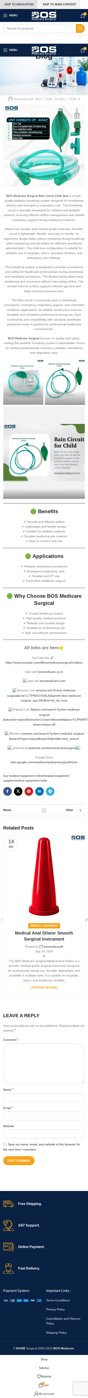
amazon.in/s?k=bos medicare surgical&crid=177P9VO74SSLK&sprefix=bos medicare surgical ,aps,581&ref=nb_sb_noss (44, 695)
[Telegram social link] (50, 791)
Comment (11, 1039)
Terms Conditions (58, 1300)
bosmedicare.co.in (50, 672)
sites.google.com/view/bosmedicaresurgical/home (44, 762)
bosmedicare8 (23, 99)
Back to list (44, 810)
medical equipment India (30, 780)
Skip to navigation (18, 4)
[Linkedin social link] (39, 791)
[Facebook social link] (7, 791)
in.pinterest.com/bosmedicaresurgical (50, 748)
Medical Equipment (44, 925)
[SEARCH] (80, 28)
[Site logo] (44, 15)
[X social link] (18, 791)
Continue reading (44, 987)
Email (8, 1108)
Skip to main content (59, 4)
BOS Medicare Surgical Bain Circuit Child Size (37, 196)
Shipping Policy (56, 1332)
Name (8, 1089)
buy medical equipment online (23, 775)
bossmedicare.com (52, 681)
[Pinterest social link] (29, 791)
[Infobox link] (44, 1204)
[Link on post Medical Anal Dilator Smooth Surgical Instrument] (44, 877)
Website (8, 1126)
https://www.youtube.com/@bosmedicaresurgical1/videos (44, 662)
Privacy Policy (55, 1309)
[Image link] (22, 1300)
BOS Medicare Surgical (24, 338)
